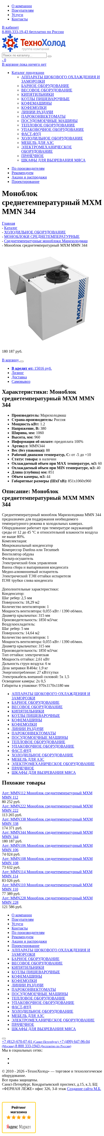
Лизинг (18, 373)
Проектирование (25, 181)
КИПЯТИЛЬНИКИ (37, 94)
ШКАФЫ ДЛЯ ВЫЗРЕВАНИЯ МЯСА (53, 160)
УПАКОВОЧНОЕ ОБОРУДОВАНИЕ (52, 129)
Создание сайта (84, 1089)
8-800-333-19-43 (33, 32)
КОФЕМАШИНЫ (36, 103)
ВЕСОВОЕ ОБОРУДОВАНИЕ (46, 90)
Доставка (19, 377)
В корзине (24, 64)
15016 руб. (32, 368)
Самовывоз (21, 381)
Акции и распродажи (29, 177)
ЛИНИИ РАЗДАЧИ (37, 112)
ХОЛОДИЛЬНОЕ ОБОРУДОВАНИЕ (52, 138)
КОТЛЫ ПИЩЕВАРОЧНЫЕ (45, 99)
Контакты (20, 19)
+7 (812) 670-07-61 (30, 1041)
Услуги (17, 15)
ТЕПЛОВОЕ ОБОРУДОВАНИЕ (48, 125)
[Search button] (50, 56)
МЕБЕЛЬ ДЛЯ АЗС (37, 143)
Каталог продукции (28, 73)
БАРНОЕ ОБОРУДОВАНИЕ (45, 86)
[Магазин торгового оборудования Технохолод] (34, 50)
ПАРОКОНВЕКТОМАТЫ (43, 116)
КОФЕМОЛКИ (34, 108)
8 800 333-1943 (43, 1046)
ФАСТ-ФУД (31, 134)
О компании (22, 6)
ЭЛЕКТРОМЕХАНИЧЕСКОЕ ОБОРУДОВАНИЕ (46, 149)
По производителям (28, 168)
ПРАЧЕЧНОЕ (32, 156)
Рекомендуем (22, 173)
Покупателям (23, 10)
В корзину (11, 360)
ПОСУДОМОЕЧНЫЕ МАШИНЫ (49, 121)
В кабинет (10, 27)
